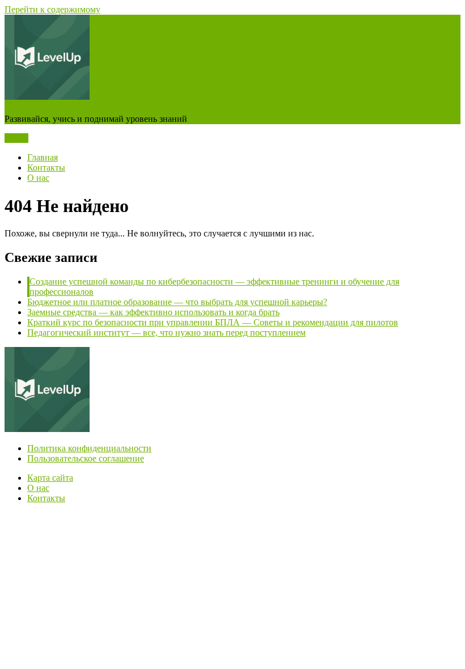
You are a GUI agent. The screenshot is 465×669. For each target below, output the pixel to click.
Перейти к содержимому (52, 9)
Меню (16, 138)
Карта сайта (50, 477)
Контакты (46, 167)
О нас (38, 178)
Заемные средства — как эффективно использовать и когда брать (153, 312)
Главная (42, 157)
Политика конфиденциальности (89, 448)
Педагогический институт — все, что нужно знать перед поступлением (166, 332)
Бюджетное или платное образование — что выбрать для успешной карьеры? (177, 302)
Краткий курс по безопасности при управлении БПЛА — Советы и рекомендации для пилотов (212, 322)
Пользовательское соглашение (85, 458)
